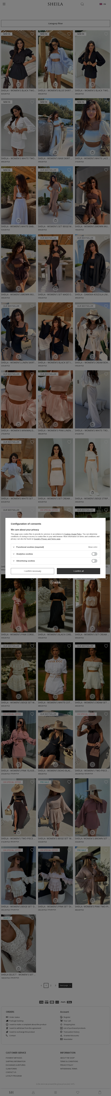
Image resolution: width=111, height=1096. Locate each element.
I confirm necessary (32, 571)
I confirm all (78, 571)
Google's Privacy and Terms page (47, 539)
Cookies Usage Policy (72, 534)
